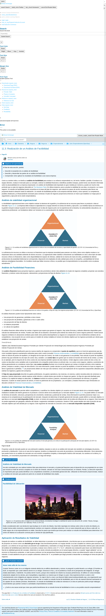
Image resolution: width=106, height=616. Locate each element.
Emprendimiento (58, 143)
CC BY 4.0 (48, 593)
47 (11, 263)
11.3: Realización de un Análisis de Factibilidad (22, 593)
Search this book (5, 30)
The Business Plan (40, 187)
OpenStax (10, 159)
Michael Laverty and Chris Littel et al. (90, 593)
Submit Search (5, 36)
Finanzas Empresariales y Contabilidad (28, 383)
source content (14, 595)
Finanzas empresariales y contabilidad (66, 353)
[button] (7, 109)
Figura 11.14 (79, 392)
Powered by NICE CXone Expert (28, 607)
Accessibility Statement (67, 611)
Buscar (4, 139)
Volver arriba (5, 599)
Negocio (32, 143)
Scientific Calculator (9, 96)
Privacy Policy (43, 611)
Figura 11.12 (12, 206)
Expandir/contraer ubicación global (103, 143)
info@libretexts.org (8, 613)
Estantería (20, 143)
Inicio (10, 143)
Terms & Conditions (54, 611)
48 (22, 368)
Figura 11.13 (65, 273)
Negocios (44, 143)
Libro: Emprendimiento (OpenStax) (79, 143)
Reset (3, 48)
